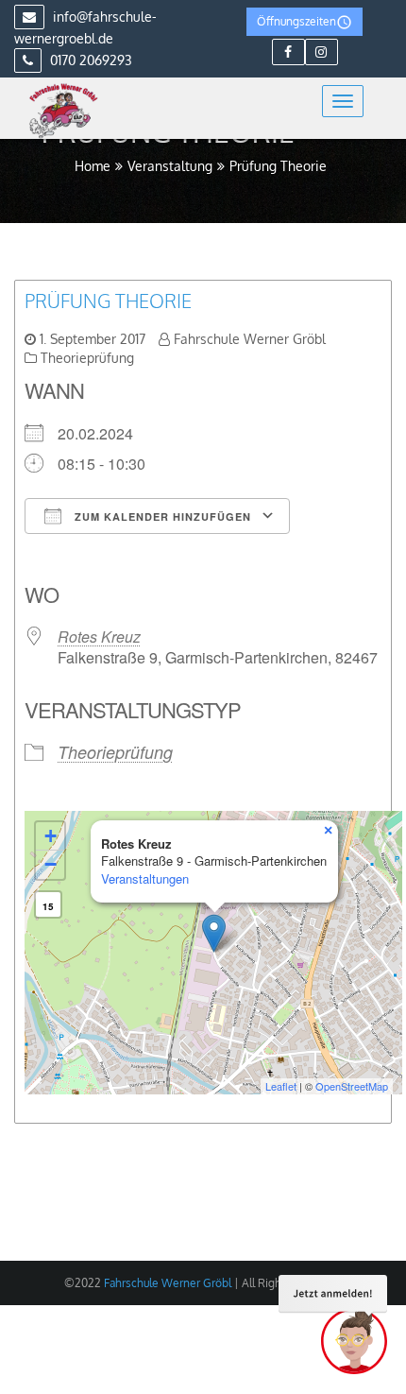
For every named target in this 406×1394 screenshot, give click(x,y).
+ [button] (50, 836)
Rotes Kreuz (99, 636)
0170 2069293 (89, 60)
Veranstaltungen (145, 878)
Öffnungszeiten (296, 21)
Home (92, 166)
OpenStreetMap (351, 1085)
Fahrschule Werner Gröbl (250, 339)
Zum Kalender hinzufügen (161, 516)
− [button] (50, 864)
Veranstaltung (169, 166)
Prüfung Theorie (108, 300)
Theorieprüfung (87, 358)
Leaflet (280, 1085)
